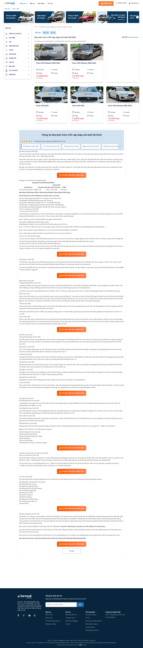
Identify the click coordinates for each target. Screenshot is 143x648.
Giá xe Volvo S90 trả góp (62, 192)
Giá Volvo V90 (81, 538)
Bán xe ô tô (49, 618)
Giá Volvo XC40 (61, 538)
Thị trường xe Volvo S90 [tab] (51, 146)
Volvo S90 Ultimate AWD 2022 (48, 63)
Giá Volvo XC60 (40, 538)
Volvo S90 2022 (42, 106)
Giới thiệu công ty (91, 614)
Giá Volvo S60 (71, 538)
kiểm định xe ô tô (49, 535)
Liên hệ (67, 624)
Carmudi (63, 526)
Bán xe (32, 3)
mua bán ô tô (50, 529)
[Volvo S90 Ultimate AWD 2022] (51, 52)
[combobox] (87, 27)
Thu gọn (71, 551)
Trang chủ (7, 8)
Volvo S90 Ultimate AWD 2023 (120, 106)
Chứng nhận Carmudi (92, 630)
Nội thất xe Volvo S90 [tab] (111, 146)
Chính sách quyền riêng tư (94, 621)
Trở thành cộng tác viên (53, 621)
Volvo (13, 8)
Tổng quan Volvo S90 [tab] (71, 146)
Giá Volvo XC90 (50, 538)
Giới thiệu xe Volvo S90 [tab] (30, 146)
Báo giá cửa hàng (51, 624)
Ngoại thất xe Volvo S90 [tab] (91, 146)
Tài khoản (134, 3)
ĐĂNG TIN (107, 3)
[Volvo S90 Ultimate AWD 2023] (122, 94)
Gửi (80, 604)
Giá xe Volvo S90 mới (46, 192)
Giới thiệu (41, 3)
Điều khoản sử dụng (92, 624)
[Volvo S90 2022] (51, 94)
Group (82, 645)
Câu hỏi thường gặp (71, 621)
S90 (18, 8)
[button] (17, 34)
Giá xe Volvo (30, 538)
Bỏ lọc (38, 33)
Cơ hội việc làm (90, 627)
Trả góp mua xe (70, 618)
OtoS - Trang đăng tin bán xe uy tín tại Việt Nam (115, 616)
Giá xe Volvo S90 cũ (32, 192)
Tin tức (50, 3)
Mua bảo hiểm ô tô (71, 614)
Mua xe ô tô (49, 614)
